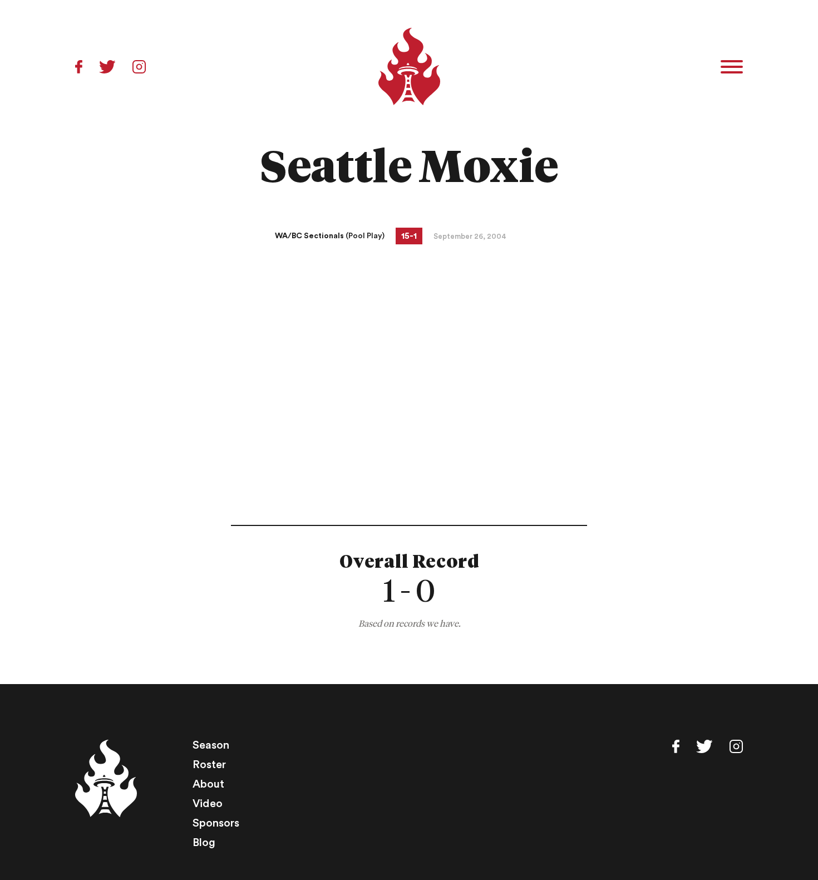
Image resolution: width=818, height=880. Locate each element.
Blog (204, 842)
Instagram (139, 66)
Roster (209, 764)
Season (211, 745)
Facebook (78, 66)
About (208, 784)
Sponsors (216, 823)
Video (208, 803)
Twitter (107, 66)
